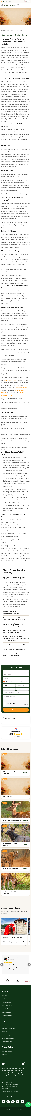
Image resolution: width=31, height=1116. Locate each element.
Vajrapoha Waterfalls (10, 380)
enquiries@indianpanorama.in (10, 1096)
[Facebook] (3, 1101)
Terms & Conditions (20, 1113)
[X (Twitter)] (22, 1101)
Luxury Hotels (6, 1058)
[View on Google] (5, 958)
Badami (15, 28)
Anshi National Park (20, 387)
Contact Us (5, 1025)
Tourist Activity (6, 1009)
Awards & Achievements (8, 1028)
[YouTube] (17, 1101)
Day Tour (4, 995)
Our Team (4, 1031)
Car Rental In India (7, 1015)
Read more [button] (7, 971)
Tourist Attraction (6, 1012)
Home (2, 28)
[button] (1, 964)
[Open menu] (28, 5)
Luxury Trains (5, 1054)
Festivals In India (6, 1002)
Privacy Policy (6, 1035)
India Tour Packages (7, 1051)
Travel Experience (7, 1005)
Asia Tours (4, 999)
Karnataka (8, 28)
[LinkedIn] (13, 1101)
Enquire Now (16, 709)
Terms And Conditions (8, 1038)
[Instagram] (8, 1101)
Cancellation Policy (7, 1041)
